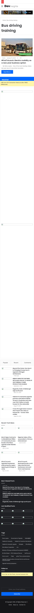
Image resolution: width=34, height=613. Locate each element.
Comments (27, 362)
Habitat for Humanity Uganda (9, 544)
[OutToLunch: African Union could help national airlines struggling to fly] (28, 526)
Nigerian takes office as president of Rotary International (25, 439)
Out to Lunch (5, 556)
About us (15, 604)
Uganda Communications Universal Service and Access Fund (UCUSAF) (15, 560)
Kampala (21, 544)
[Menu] (2, 7)
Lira (17, 547)
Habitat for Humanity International (23, 541)
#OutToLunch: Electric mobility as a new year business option (16, 61)
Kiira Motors (28, 544)
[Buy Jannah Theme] (17, 12)
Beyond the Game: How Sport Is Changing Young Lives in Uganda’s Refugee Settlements (22, 371)
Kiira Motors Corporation (8, 547)
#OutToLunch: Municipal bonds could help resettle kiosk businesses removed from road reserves (25, 465)
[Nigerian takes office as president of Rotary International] (25, 431)
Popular (5, 362)
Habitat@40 (28, 538)
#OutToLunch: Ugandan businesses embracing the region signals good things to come (8, 465)
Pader (12, 556)
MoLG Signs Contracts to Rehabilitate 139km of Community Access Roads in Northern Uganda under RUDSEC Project (8, 441)
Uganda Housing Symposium (9, 563)
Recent (16, 362)
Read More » (7, 72)
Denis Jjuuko (5, 538)
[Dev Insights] (11, 6)
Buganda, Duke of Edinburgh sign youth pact (22, 390)
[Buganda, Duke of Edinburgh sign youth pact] (6, 391)
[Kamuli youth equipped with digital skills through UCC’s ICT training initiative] (17, 526)
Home (4, 20)
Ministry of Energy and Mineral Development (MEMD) (15, 550)
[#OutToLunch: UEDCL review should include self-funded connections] (28, 519)
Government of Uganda (16, 538)
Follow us (4, 568)
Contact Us (22, 604)
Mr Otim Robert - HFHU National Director (12, 553)
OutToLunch (28, 553)
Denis (3, 58)
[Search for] (32, 7)
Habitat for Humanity (7, 541)
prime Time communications (23, 556)
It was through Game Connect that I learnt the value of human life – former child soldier (22, 411)
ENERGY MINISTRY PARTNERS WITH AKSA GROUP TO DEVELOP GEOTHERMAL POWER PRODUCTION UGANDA (22, 381)
